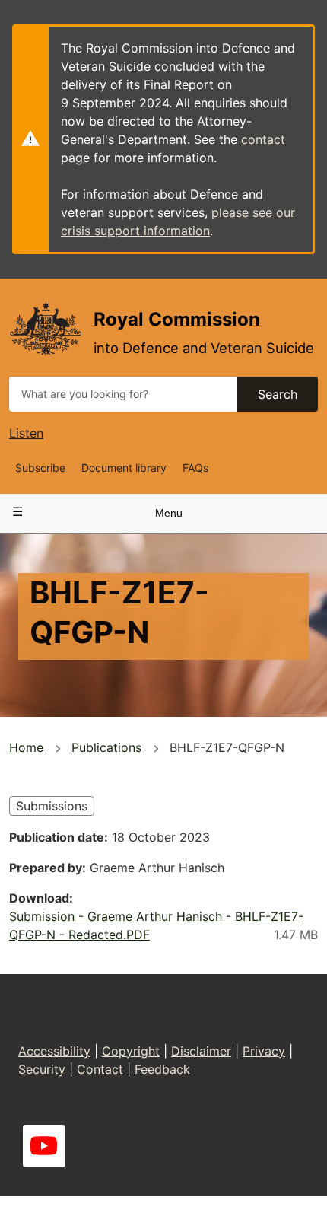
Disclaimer (201, 1051)
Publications (106, 747)
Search (277, 394)
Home (26, 747)
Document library (124, 467)
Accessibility (54, 1051)
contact (263, 139)
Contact (100, 1069)
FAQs (195, 467)
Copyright (131, 1051)
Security (41, 1069)
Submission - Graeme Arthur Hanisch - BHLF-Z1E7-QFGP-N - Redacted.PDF (156, 925)
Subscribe (40, 467)
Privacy (264, 1051)
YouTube (44, 1146)
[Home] (45, 328)
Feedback (162, 1069)
